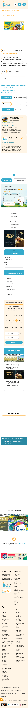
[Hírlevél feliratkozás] (1, 699)
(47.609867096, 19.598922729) (12, 59)
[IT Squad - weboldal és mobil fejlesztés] (23, 705)
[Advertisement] (14, 162)
